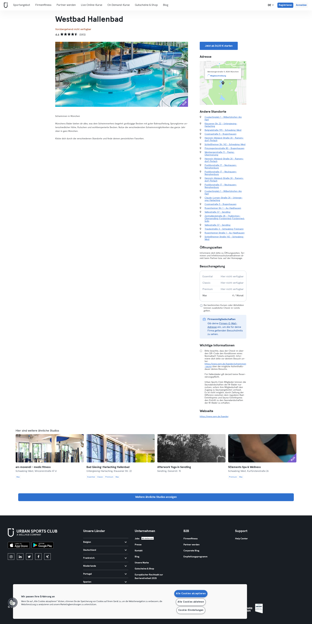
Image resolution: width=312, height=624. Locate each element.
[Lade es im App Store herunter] (19, 545)
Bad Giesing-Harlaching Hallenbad (108, 467)
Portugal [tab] (87, 574)
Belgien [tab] (87, 542)
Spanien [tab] (87, 582)
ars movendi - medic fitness (33, 467)
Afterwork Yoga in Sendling (174, 467)
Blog (165, 5)
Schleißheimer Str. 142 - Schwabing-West (225, 144)
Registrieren (285, 5)
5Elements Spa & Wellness (244, 467)
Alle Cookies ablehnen (191, 602)
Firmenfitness (43, 5)
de (270, 5)
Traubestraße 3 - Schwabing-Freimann (224, 229)
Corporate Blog (191, 551)
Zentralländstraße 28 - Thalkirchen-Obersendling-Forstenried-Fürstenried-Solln (225, 218)
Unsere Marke (142, 563)
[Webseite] (5, 5)
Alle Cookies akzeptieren (191, 593)
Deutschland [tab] (89, 550)
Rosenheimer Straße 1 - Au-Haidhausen (225, 233)
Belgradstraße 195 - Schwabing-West (223, 130)
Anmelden (301, 5)
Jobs (137, 539)
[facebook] (38, 556)
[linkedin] (20, 556)
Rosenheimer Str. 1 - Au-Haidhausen (223, 208)
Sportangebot (21, 5)
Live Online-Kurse (91, 5)
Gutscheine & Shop (146, 5)
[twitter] (29, 556)
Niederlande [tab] (89, 566)
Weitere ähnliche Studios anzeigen (156, 497)
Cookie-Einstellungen (190, 610)
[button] (12, 602)
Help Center (241, 539)
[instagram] (11, 556)
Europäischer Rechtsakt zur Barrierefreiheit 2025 (149, 576)
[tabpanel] (223, 286)
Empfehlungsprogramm (195, 557)
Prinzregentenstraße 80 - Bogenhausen (224, 148)
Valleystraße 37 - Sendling (217, 212)
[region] (130, 601)
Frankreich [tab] (89, 558)
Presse (138, 545)
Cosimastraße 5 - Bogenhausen (220, 134)
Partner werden (66, 5)
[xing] (47, 556)
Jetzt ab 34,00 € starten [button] (219, 46)
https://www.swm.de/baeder (214, 416)
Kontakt (139, 551)
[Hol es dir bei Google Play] (42, 545)
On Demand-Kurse (118, 5)
